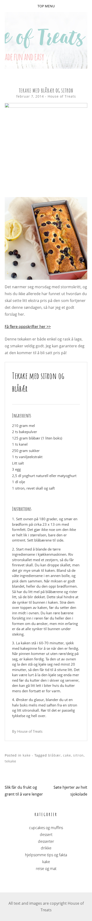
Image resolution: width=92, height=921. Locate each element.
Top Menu (46, 6)
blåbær (54, 755)
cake (67, 755)
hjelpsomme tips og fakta (46, 854)
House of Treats (62, 96)
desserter (46, 841)
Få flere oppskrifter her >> (28, 326)
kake (27, 755)
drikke (46, 848)
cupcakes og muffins (46, 827)
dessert (46, 834)
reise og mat (46, 868)
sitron (78, 755)
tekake (10, 761)
